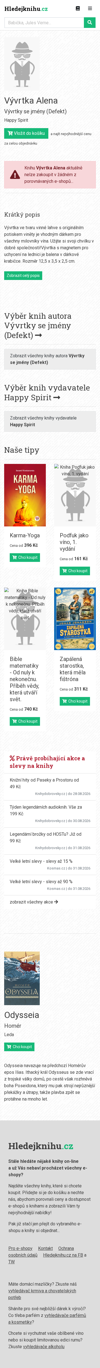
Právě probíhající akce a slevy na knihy (47, 761)
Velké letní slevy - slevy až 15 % (41, 861)
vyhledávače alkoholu (43, 1346)
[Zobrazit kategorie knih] (77, 8)
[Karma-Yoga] (25, 495)
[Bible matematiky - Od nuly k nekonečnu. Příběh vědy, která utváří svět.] (25, 619)
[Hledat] (90, 22)
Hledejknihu (26, 8)
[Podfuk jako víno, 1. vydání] (75, 495)
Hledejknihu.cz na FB (63, 1255)
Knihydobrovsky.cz (50, 794)
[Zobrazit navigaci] (90, 8)
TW (11, 1261)
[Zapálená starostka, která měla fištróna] (75, 619)
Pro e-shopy (20, 1248)
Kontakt (45, 1248)
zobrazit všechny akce (32, 902)
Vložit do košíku (29, 133)
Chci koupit (27, 557)
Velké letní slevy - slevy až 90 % (41, 881)
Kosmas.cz (56, 868)
